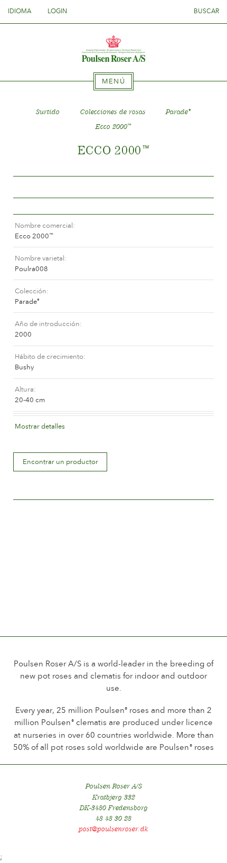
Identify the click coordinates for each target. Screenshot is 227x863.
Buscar (206, 11)
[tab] (113, 81)
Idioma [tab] (20, 11)
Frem (193, 187)
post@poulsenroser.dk (113, 829)
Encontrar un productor (60, 462)
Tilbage (34, 187)
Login (57, 11)
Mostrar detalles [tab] (40, 426)
